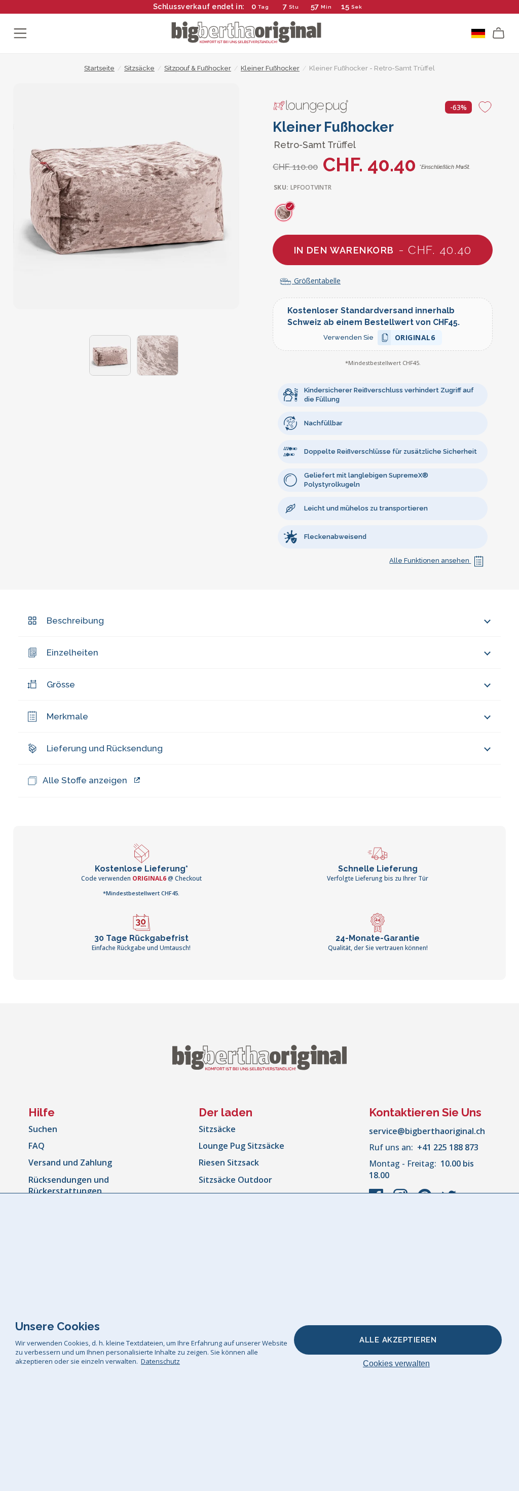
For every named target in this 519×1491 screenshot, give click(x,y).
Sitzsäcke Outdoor (235, 1179)
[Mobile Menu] (20, 33)
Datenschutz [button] (160, 1361)
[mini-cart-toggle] (498, 33)
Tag (263, 7)
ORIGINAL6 (415, 339)
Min (326, 7)
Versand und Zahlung (70, 1162)
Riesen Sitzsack (229, 1162)
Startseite (99, 68)
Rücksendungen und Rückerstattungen (68, 1185)
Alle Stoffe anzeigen (85, 780)
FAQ (36, 1145)
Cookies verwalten (396, 1363)
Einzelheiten (72, 652)
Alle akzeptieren (397, 1339)
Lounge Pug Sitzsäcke (241, 1145)
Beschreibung (75, 620)
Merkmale (67, 716)
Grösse (61, 684)
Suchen (42, 1129)
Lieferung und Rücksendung (105, 748)
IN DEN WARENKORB (383, 250)
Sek (357, 7)
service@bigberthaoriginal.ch (427, 1131)
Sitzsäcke (217, 1129)
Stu (294, 7)
